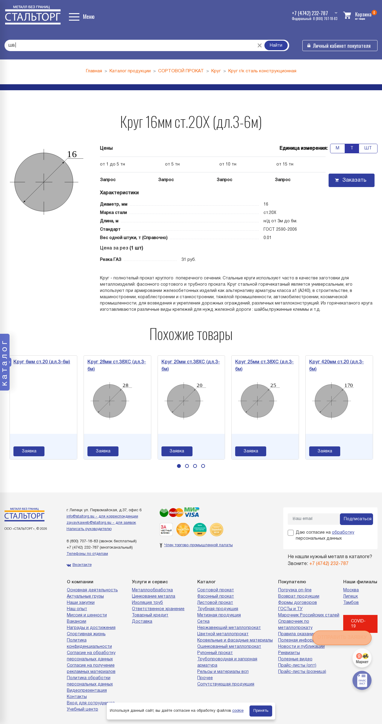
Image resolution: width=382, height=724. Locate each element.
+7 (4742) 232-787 (82, 547)
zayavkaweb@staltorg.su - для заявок (101, 523)
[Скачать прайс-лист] (362, 680)
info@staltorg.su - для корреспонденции (102, 516)
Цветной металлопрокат (223, 634)
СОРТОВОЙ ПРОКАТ (181, 71)
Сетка (203, 622)
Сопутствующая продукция (225, 684)
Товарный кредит (150, 615)
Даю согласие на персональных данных (325, 536)
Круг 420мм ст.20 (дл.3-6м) (326, 365)
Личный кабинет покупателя (342, 45)
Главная (94, 71)
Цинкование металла (153, 597)
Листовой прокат (215, 603)
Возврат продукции (298, 597)
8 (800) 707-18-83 (82, 541)
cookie (238, 711)
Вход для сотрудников (91, 703)
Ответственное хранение (158, 609)
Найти (276, 46)
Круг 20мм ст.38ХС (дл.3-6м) (180, 365)
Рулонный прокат (215, 653)
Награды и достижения (91, 628)
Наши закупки (81, 603)
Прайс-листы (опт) (297, 666)
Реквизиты (289, 653)
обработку (343, 533)
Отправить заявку (342, 638)
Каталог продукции (130, 71)
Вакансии (76, 622)
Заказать (354, 180)
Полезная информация (301, 640)
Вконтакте (82, 565)
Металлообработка (152, 590)
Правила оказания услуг (303, 634)
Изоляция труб (147, 603)
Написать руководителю (89, 529)
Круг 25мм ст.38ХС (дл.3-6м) (254, 365)
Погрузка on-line (295, 590)
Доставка (142, 622)
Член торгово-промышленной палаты (198, 545)
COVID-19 (358, 623)
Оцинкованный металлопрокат (229, 647)
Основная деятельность (92, 590)
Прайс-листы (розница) (302, 672)
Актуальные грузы (85, 597)
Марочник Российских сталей (308, 615)
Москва (351, 590)
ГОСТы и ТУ (290, 609)
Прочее (205, 678)
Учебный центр (82, 709)
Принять (260, 711)
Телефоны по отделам (87, 554)
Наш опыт (77, 609)
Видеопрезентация (87, 691)
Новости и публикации (301, 647)
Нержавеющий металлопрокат (229, 628)
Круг (216, 71)
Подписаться (358, 519)
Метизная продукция (219, 615)
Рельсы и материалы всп (223, 672)
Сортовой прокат (215, 590)
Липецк (350, 597)
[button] (179, 466)
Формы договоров (297, 603)
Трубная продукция (217, 609)
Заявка (19, 451)
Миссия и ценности (87, 615)
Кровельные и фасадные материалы (235, 640)
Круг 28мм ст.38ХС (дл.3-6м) (106, 365)
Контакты (77, 697)
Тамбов (351, 603)
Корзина (363, 14)
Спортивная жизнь (86, 634)
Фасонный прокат (215, 597)
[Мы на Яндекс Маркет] (362, 658)
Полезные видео (295, 659)
